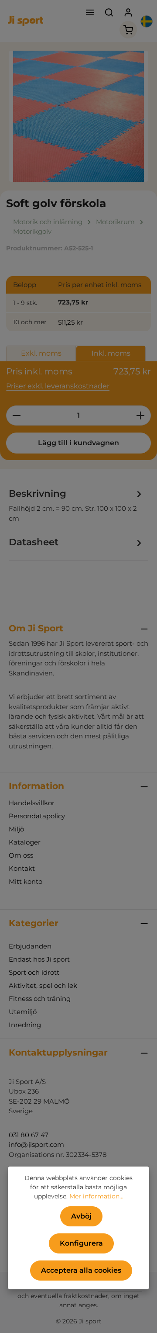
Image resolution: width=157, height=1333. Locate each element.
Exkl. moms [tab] (41, 353)
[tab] (76, 505)
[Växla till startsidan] (25, 21)
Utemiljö (23, 1012)
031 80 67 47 (28, 1135)
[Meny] (90, 12)
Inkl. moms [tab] (111, 353)
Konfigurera (81, 1243)
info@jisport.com (36, 1144)
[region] (78, 116)
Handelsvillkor (32, 803)
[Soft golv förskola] (78, 116)
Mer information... (96, 1196)
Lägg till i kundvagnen (78, 443)
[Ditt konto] (128, 12)
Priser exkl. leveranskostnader (57, 386)
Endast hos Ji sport (39, 959)
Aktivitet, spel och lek (43, 985)
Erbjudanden (30, 946)
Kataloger (25, 842)
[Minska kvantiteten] (16, 415)
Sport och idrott (34, 972)
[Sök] (109, 12)
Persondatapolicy (37, 816)
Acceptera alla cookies (81, 1270)
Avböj (81, 1216)
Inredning (25, 1025)
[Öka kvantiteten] (140, 415)
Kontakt (22, 868)
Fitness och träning (40, 998)
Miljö (16, 829)
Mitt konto (25, 881)
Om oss (21, 855)
